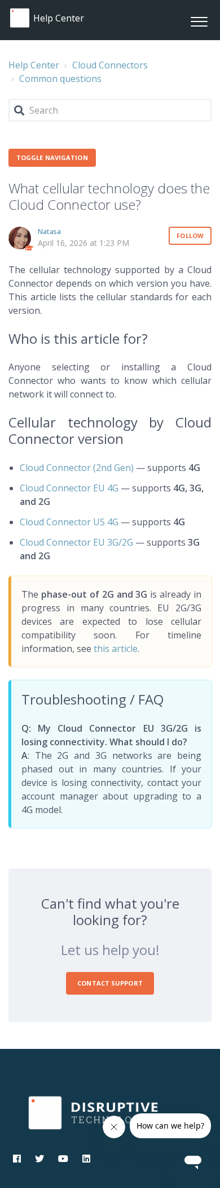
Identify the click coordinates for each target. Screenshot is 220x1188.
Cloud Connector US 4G (69, 522)
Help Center (33, 65)
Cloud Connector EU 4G (69, 488)
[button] (199, 20)
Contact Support (110, 983)
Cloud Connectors (110, 65)
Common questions (60, 78)
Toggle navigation (52, 157)
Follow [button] (190, 235)
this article (116, 648)
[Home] (19, 18)
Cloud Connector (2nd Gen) (77, 467)
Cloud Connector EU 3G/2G (76, 542)
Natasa (49, 231)
